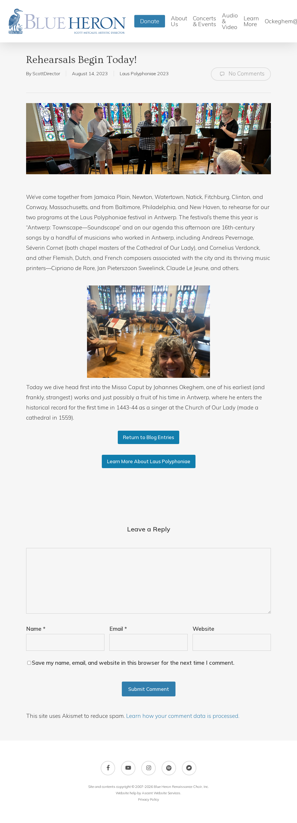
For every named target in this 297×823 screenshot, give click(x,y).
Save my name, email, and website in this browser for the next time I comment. (133, 662)
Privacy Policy (148, 799)
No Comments (246, 73)
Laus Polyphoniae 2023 (144, 73)
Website (203, 628)
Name (36, 628)
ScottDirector (46, 73)
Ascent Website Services (161, 793)
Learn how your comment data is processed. (182, 715)
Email (118, 628)
